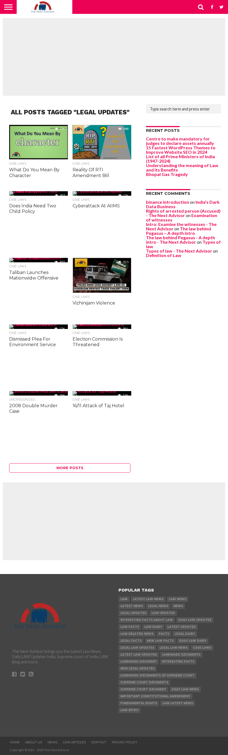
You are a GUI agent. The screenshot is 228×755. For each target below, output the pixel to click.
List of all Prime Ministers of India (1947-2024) (180, 158)
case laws (202, 648)
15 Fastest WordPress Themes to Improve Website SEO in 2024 (180, 150)
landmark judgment (138, 661)
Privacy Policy (124, 742)
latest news (131, 606)
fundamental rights (138, 703)
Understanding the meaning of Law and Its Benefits (182, 167)
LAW (124, 599)
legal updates (133, 613)
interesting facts (178, 661)
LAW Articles (74, 742)
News (178, 606)
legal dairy (185, 634)
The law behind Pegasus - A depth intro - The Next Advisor (180, 240)
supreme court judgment (143, 689)
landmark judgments (181, 654)
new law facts (160, 641)
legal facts (131, 641)
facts (164, 634)
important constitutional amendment (155, 696)
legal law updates (137, 648)
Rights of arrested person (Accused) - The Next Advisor (183, 213)
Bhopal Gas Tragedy (167, 174)
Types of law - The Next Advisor (179, 250)
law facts (129, 627)
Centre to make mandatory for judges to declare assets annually (180, 141)
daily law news (185, 689)
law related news (136, 634)
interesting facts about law (146, 620)
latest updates (181, 627)
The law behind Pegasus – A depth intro (178, 231)
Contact (98, 742)
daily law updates (194, 620)
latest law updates (138, 654)
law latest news (177, 703)
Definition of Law (163, 255)
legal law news (174, 648)
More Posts (69, 468)
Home (14, 742)
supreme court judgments (144, 682)
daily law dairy (193, 641)
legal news (158, 606)
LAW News (177, 599)
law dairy (153, 627)
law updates (163, 613)
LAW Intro (129, 710)
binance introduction (167, 202)
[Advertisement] (114, 57)
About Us (33, 742)
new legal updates (137, 668)
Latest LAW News (148, 599)
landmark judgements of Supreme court (157, 675)
